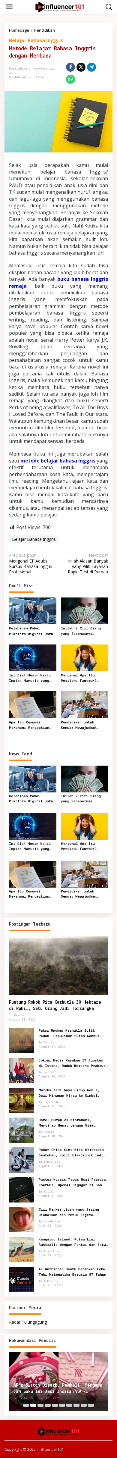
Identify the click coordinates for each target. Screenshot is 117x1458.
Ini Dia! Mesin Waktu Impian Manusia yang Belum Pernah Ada (30, 678)
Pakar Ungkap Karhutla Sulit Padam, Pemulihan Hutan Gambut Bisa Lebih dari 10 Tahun (69, 1034)
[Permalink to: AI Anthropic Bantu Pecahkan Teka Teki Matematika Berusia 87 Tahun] (21, 1279)
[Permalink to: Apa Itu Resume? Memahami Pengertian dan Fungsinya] (32, 704)
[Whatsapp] (70, 79)
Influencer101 (51, 1449)
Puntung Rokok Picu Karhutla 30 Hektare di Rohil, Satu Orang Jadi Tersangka (55, 1005)
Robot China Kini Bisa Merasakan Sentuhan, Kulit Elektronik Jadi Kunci (71, 1153)
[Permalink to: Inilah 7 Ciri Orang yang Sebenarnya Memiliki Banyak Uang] (84, 610)
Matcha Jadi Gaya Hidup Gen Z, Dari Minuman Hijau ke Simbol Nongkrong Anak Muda (69, 1093)
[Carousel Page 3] (41, 1405)
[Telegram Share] (91, 67)
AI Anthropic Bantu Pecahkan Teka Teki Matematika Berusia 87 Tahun (72, 1272)
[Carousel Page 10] (91, 1405)
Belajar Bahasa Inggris (36, 40)
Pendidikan (17, 77)
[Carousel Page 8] (77, 1405)
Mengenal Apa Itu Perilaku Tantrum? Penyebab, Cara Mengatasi (79, 678)
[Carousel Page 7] (69, 1405)
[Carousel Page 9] (84, 1405)
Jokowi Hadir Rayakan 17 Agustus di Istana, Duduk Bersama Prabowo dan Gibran (72, 1063)
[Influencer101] (59, 6)
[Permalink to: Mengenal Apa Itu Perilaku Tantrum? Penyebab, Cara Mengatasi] (84, 657)
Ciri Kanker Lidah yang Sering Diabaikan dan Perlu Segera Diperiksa (69, 1213)
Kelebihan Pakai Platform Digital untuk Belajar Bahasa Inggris (32, 631)
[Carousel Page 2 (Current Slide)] (33, 1405)
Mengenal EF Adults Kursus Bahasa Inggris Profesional (30, 564)
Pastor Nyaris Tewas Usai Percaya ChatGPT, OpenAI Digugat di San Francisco (72, 1183)
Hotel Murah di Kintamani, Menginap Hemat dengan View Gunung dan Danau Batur (66, 1123)
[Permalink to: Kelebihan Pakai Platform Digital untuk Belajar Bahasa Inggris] (32, 610)
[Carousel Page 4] (48, 1405)
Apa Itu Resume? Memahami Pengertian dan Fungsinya (29, 725)
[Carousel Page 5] (55, 1405)
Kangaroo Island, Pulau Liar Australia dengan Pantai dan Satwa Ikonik (73, 1242)
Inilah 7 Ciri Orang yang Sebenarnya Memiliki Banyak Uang (82, 631)
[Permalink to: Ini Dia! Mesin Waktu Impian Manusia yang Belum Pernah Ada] (32, 657)
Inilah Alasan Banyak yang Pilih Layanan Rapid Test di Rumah (88, 564)
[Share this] (70, 67)
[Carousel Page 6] (62, 1405)
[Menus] (9, 7)
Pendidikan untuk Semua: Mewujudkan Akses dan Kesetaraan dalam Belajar (82, 725)
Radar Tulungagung (28, 1322)
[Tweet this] (81, 67)
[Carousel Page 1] (26, 1405)
